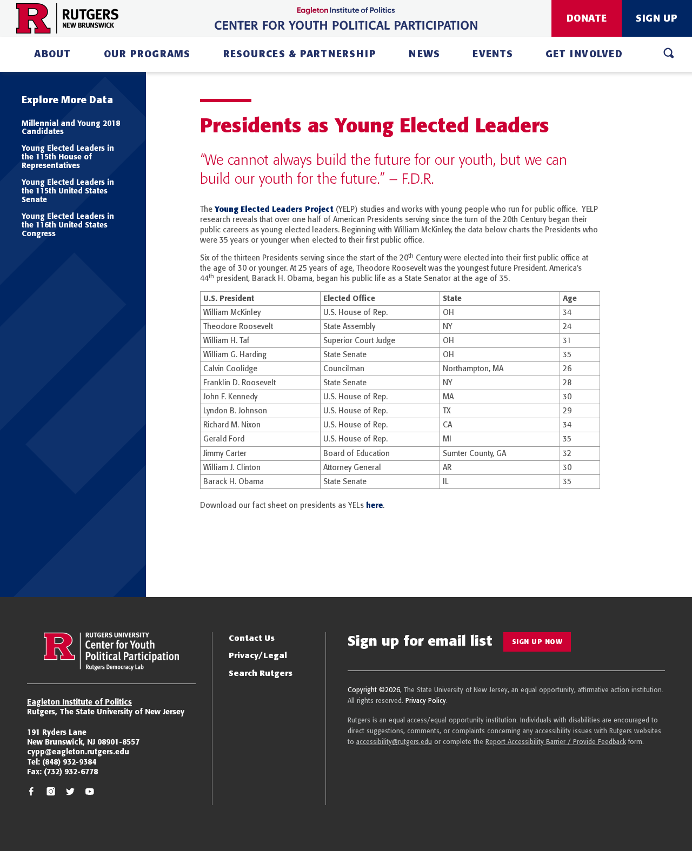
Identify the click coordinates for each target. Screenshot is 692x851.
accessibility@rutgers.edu (394, 742)
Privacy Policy (425, 700)
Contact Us (252, 638)
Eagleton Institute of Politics (79, 702)
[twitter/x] (70, 793)
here (374, 505)
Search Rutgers (260, 673)
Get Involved (584, 54)
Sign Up (657, 18)
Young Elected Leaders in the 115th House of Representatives (68, 156)
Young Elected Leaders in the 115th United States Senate (68, 190)
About (52, 54)
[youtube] (89, 793)
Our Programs (147, 54)
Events (493, 54)
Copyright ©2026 (374, 690)
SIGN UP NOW (537, 642)
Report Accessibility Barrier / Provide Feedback (555, 742)
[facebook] (31, 793)
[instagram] (50, 793)
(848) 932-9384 (69, 762)
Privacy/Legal (258, 655)
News (424, 54)
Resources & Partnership (300, 54)
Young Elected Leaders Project (274, 209)
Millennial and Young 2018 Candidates (71, 127)
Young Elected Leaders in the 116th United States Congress (68, 224)
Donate (587, 18)
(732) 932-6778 (71, 771)
